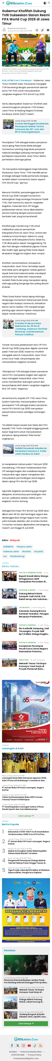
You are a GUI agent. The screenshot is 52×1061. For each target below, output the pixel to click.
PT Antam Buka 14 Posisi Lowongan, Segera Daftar (23, 788)
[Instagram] (23, 1045)
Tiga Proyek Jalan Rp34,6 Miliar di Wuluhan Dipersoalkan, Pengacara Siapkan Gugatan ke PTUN (29, 871)
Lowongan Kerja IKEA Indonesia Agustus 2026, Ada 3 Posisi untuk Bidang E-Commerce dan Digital (24, 779)
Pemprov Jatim (24, 546)
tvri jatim (38, 551)
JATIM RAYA (24, 607)
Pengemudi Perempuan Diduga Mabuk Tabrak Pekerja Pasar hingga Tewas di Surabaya (26, 861)
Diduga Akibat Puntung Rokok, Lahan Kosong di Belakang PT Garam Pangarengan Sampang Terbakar (31, 1000)
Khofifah (26, 551)
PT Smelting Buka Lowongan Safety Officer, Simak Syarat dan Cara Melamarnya (23, 808)
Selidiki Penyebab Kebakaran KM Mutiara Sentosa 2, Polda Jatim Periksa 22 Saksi (31, 451)
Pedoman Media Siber (31, 1051)
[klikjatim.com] (18, 3)
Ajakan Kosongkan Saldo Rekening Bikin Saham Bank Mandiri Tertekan (27, 852)
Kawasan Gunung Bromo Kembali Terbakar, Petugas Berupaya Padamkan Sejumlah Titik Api (34, 615)
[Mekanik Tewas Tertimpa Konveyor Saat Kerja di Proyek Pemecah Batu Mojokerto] (9, 665)
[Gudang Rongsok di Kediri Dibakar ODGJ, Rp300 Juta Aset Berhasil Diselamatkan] (10, 1015)
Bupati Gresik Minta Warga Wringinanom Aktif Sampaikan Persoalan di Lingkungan (33, 580)
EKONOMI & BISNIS (27, 590)
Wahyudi (15, 540)
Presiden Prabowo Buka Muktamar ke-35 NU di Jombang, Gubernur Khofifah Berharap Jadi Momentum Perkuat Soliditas (31, 329)
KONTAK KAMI (17, 1054)
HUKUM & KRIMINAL (27, 625)
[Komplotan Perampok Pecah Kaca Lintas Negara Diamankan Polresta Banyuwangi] (9, 647)
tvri (5, 556)
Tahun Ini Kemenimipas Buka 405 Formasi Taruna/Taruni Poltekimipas (22, 798)
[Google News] (35, 1045)
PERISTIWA (24, 660)
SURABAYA (8, 546)
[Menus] (3, 3)
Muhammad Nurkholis (17, 28)
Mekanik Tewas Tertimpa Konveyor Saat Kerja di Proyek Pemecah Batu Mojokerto (32, 667)
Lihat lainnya (25, 1023)
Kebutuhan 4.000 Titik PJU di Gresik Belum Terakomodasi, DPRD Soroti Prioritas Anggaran (28, 833)
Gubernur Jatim (11, 551)
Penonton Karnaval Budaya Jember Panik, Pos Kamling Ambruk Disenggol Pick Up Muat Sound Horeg (25, 981)
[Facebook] (12, 1045)
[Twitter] (17, 1045)
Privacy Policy (34, 1054)
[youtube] (29, 1045)
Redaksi (13, 1051)
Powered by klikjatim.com (26, 1058)
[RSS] (40, 1045)
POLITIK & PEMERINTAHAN (30, 572)
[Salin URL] (42, 30)
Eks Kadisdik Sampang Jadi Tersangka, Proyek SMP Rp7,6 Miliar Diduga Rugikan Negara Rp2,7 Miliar (34, 632)
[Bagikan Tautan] (37, 30)
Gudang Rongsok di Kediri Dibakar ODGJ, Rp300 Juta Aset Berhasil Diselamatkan (32, 1015)
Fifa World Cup (17, 556)
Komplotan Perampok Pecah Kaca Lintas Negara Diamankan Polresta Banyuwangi (33, 650)
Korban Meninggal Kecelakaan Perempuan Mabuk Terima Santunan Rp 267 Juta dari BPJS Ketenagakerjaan (32, 127)
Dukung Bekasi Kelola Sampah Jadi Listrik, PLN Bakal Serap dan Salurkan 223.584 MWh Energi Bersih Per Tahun (33, 599)
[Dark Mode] (45, 3)
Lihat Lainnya (25, 816)
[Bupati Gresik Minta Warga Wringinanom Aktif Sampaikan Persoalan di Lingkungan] (9, 577)
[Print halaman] (48, 30)
